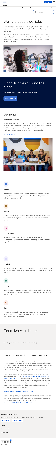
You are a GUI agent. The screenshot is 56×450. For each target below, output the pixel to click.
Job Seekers (5, 429)
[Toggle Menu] (54, 5)
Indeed (3, 425)
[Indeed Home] (4, 1)
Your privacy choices (5, 440)
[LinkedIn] (5, 442)
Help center (5, 420)
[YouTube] (8, 442)
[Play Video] (5, 71)
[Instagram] (11, 442)
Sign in (49, 2)
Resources (4, 432)
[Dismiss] (51, 8)
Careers (4, 5)
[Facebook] (2, 442)
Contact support (17, 420)
